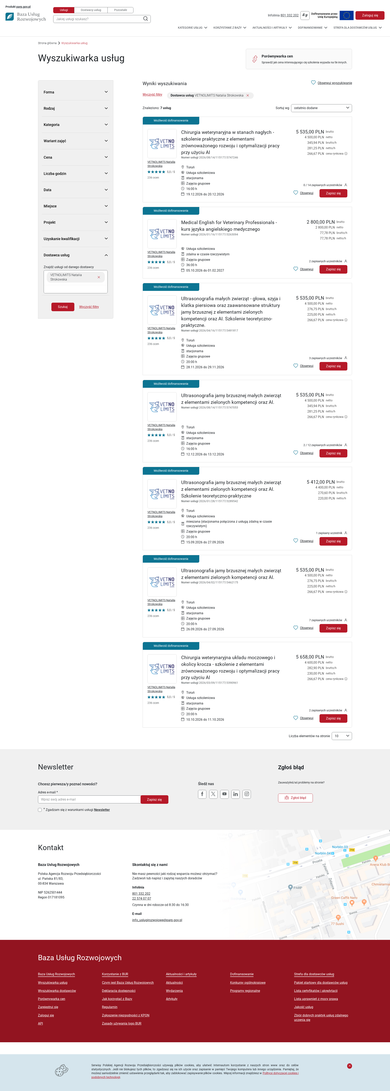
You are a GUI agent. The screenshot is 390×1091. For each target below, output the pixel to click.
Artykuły (172, 999)
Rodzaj (49, 108)
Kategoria (52, 124)
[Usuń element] (98, 277)
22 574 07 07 (141, 898)
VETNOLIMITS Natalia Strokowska (161, 164)
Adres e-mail (47, 792)
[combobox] (102, 19)
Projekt (49, 222)
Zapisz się (333, 193)
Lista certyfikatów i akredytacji (316, 991)
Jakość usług (303, 1007)
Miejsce (50, 206)
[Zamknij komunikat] (349, 1066)
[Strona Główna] (25, 17)
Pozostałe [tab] (120, 10)
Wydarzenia (174, 991)
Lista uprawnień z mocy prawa (316, 999)
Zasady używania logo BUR (121, 1023)
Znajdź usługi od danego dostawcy (69, 267)
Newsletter (102, 810)
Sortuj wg (282, 108)
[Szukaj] (145, 19)
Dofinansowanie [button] (310, 27)
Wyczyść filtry (89, 307)
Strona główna (47, 43)
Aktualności (174, 983)
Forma (49, 92)
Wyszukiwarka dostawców (57, 991)
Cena (48, 157)
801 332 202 (290, 15)
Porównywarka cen (51, 999)
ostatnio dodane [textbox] (305, 108)
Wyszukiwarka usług (52, 983)
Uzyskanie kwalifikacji (62, 239)
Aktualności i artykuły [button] (269, 27)
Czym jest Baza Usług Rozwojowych (128, 983)
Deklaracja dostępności (118, 991)
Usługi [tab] (64, 10)
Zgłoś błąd (298, 798)
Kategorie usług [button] (190, 27)
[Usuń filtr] (247, 96)
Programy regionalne (245, 991)
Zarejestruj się (48, 1007)
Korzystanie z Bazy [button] (227, 27)
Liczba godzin (55, 173)
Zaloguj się (370, 15)
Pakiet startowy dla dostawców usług (321, 983)
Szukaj (63, 307)
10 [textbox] (336, 736)
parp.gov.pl (23, 6)
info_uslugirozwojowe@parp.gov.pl (157, 920)
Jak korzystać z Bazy (117, 999)
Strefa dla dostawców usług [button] (355, 27)
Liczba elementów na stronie (309, 736)
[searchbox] (75, 289)
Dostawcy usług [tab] (91, 10)
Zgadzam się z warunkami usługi (78, 810)
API (40, 1023)
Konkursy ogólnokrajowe (247, 983)
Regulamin (109, 1007)
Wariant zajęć (55, 141)
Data (47, 190)
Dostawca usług (56, 255)
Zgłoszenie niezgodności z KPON (125, 1015)
